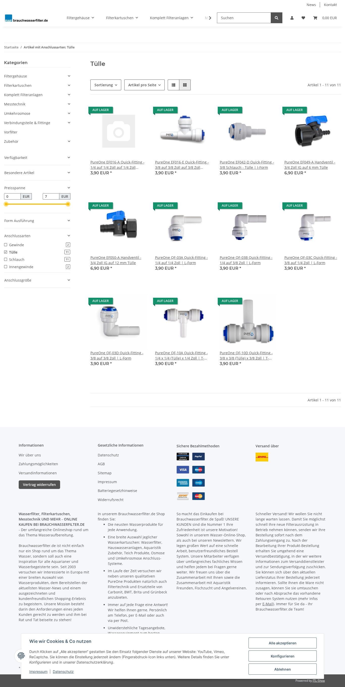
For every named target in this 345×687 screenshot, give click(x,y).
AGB (101, 463)
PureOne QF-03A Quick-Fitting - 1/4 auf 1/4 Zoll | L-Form (181, 260)
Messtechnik (14, 104)
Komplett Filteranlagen (23, 94)
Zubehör (11, 141)
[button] (292, 17)
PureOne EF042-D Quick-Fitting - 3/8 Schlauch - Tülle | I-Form (247, 165)
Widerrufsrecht (111, 499)
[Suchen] (276, 17)
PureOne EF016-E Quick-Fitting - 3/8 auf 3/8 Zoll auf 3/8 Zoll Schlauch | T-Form (182, 165)
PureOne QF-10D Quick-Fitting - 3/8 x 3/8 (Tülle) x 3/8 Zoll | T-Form (246, 355)
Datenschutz (108, 455)
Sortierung (103, 85)
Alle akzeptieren (283, 643)
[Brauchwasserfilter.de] (26, 17)
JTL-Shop (319, 680)
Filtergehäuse (15, 76)
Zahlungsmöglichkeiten (38, 463)
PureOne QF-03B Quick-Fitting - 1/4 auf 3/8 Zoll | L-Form (246, 260)
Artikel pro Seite (142, 85)
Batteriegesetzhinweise (117, 490)
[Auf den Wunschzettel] (138, 111)
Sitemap (105, 473)
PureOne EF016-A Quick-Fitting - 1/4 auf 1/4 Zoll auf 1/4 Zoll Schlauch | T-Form (117, 165)
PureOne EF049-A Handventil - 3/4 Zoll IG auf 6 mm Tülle (309, 165)
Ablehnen (282, 669)
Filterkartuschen (18, 85)
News (311, 4)
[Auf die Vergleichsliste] (125, 111)
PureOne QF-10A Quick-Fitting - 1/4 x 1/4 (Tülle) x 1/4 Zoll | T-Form (181, 355)
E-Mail (267, 603)
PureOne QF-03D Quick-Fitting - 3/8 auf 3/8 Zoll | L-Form (116, 355)
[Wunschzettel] (303, 17)
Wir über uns (30, 455)
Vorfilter (10, 132)
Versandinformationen (38, 473)
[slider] (6, 204)
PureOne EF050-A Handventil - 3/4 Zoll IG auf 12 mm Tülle (115, 260)
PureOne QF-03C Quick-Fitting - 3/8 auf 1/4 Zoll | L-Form (310, 260)
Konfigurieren (282, 656)
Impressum (107, 481)
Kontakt (330, 4)
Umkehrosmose (17, 113)
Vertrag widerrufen (39, 484)
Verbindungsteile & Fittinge (27, 122)
